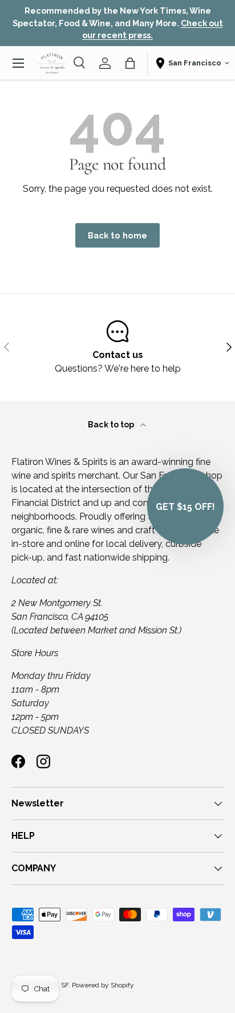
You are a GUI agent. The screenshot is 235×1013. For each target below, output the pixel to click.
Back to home (117, 235)
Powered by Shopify (103, 985)
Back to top (112, 424)
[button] (130, 63)
